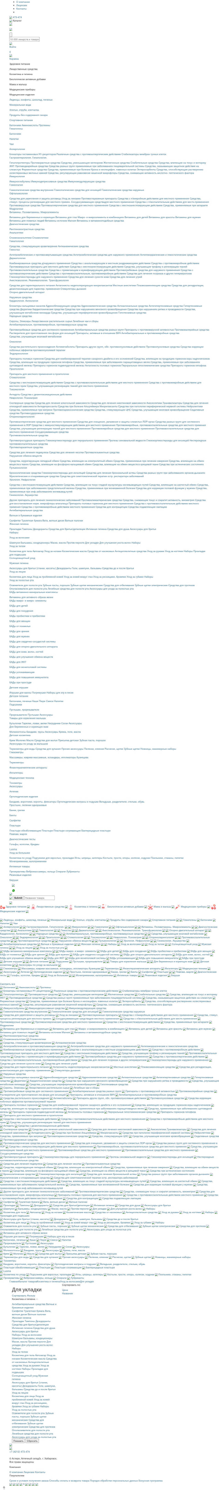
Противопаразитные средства (26, 447)
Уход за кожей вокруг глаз (78, 576)
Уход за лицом (17, 571)
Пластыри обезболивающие (25, 830)
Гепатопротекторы (19, 162)
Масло (30, 740)
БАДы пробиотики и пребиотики (27, 615)
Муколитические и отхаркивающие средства (34, 476)
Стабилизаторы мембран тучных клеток (143, 154)
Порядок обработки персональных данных (114, 1480)
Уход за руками (155, 551)
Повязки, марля (18, 834)
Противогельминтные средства (102, 452)
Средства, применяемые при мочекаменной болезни (105, 488)
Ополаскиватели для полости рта (28, 588)
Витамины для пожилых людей (26, 220)
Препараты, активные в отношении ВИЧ (98, 333)
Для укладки (92, 542)
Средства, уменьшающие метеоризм (82, 162)
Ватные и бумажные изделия (25, 515)
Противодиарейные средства (31, 166)
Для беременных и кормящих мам (28, 726)
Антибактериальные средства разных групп (99, 329)
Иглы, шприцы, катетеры (88, 857)
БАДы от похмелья (19, 626)
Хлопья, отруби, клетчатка (24, 109)
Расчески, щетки (114, 748)
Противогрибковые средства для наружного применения (148, 270)
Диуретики (26, 309)
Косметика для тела (20, 551)
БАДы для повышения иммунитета (28, 677)
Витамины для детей (136, 217)
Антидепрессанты (47, 406)
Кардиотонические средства (48, 309)
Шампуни (14, 542)
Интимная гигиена (96, 529)
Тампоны (27, 529)
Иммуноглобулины (19, 181)
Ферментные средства (34, 169)
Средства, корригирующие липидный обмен (34, 460)
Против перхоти (75, 542)
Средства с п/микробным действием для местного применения (153, 198)
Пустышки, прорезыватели (24, 709)
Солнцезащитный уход (22, 558)
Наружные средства (20, 297)
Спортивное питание (21, 120)
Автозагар (38, 551)
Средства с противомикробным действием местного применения (58, 506)
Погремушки (39, 692)
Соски (64, 723)
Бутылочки (15, 723)
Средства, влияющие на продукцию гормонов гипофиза (41, 362)
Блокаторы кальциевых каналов (27, 305)
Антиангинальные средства (132, 305)
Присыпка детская (68, 740)
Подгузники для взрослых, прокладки (53, 857)
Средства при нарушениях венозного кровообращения (96, 309)
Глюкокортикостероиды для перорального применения (77, 440)
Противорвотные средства (45, 162)
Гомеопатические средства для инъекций (77, 190)
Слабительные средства (144, 162)
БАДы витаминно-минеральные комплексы (33, 592)
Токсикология (16, 389)
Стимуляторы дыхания (73, 288)
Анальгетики (16, 232)
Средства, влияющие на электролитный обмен (86, 460)
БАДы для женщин (19, 621)
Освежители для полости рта (25, 585)
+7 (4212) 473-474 (19, 1451)
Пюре (42, 701)
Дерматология (17, 258)
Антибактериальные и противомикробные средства (150, 333)
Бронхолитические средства (25, 472)
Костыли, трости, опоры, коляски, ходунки (126, 857)
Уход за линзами (71, 198)
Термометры (16, 762)
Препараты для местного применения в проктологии (39, 374)
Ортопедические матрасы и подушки (78, 801)
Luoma (13, 849)
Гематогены (16, 128)
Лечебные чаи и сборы (85, 321)
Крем (12, 740)
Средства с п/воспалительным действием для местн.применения (172, 201)
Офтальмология (18, 193)
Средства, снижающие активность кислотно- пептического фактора (156, 172)
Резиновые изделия (20, 874)
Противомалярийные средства (192, 329)
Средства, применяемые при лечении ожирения (140, 460)
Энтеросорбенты (146, 169)
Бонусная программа (151, 1480)
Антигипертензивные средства (166, 305)
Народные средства (20, 316)
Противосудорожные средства (37, 413)
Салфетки (15, 520)
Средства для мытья (45, 740)
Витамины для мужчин (188, 217)
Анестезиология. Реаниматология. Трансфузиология (39, 280)
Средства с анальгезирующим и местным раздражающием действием (111, 263)
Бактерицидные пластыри (96, 830)
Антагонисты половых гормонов (103, 365)
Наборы (13, 532)
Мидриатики (16, 208)
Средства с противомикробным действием (175, 263)
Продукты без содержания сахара (28, 115)
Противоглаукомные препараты (99, 198)
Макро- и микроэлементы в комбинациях (101, 217)
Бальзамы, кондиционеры (35, 542)
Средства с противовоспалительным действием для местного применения (106, 382)
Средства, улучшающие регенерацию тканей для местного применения (67, 385)
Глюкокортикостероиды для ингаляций (63, 472)
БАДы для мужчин (19, 636)
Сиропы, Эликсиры (20, 321)
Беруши (13, 880)
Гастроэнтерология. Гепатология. (28, 157)
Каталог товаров (28, 1281)
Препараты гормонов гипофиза (188, 365)
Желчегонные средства (117, 162)
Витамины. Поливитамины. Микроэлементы (34, 212)
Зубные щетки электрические (151, 585)
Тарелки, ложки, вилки (34, 723)
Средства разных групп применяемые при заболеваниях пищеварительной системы (96, 166)
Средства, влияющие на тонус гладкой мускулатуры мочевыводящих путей (106, 484)
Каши (35, 701)
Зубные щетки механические (86, 585)
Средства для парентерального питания (32, 285)
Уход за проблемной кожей (48, 576)
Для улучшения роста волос (115, 542)
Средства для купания (48, 748)
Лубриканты (73, 871)
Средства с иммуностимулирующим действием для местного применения (73, 425)
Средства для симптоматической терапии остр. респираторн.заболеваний (102, 476)
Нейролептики (195, 406)
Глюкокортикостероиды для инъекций (167, 440)
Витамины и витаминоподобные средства (100, 220)
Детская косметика (19, 735)
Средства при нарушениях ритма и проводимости (155, 309)
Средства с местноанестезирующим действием (136, 205)
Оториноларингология (22, 416)
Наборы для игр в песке (60, 692)
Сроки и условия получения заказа (29, 1480)
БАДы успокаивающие (22, 672)
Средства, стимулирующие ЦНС (113, 409)
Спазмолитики (40, 237)
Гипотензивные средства (132, 312)
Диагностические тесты (22, 839)
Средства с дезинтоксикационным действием (46, 394)
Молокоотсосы (17, 731)
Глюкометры (16, 752)
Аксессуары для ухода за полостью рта (111, 588)
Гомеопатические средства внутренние (31, 190)
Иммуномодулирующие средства (86, 181)
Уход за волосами (19, 537)
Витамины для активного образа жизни (31, 597)
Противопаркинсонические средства (73, 409)
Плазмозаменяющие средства (154, 285)
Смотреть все (7, 983)
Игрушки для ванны (20, 692)
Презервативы (17, 871)
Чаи (11, 144)
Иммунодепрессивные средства (49, 181)
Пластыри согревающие (67, 830)
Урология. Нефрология (22, 479)
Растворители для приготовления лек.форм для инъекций (42, 333)
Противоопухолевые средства (163, 346)
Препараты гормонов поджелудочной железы (58, 365)
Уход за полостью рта (21, 580)
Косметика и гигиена (48, 1281)
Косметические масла (74, 551)
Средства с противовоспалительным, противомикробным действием (87, 273)
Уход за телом (17, 546)
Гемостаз (14, 249)
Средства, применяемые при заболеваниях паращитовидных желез (111, 362)
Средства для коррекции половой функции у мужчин (165, 488)
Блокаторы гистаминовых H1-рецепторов (32, 154)
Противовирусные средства (24, 205)
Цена (65, 1290)
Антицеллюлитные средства (130, 551)
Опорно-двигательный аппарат (26, 292)
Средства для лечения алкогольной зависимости (62, 402)
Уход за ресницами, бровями (109, 576)
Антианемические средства (73, 246)
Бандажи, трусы (35, 731)
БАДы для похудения (21, 610)
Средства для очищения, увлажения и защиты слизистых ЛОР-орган (116, 421)
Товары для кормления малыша (27, 718)
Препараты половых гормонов (26, 358)
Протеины (44, 125)
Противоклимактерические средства (101, 500)
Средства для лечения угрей (126, 276)
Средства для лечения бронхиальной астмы (111, 472)
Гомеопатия (16, 184)
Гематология (16, 241)
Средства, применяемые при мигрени (30, 409)
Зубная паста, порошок (92, 740)
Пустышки (33, 714)
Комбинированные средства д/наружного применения (39, 263)
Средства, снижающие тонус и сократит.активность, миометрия (158, 500)
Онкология (15, 341)
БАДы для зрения (19, 631)
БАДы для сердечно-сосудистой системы (32, 641)
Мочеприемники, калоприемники (28, 861)
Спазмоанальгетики (20, 237)
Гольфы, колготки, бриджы (24, 844)
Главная (14, 1281)
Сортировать (19, 1295)
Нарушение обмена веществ (25, 455)
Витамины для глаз (66, 217)
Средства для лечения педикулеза (28, 452)
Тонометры (15, 782)
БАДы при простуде (20, 682)
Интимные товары (19, 866)
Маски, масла (58, 542)
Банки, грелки (17, 810)
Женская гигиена (19, 523)
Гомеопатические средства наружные (123, 190)
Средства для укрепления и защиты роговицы (35, 198)
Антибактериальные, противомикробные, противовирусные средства (48, 324)
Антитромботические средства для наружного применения (106, 254)
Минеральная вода (20, 104)
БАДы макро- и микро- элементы (27, 600)
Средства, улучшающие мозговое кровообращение (160, 409)
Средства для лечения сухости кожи (88, 276)
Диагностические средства (24, 224)
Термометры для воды (22, 748)
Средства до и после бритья (118, 568)
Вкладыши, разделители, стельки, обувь (121, 801)
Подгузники (15, 704)
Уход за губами (135, 576)
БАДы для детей (18, 605)
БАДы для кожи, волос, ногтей (26, 651)
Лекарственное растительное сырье (51, 321)
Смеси (49, 701)
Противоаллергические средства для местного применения (74, 205)
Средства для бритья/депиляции (67, 529)
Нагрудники (54, 723)
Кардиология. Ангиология (23, 300)
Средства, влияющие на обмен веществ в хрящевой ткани (125, 464)
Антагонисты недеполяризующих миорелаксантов (84, 285)
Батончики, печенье (20, 701)
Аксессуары (46, 714)
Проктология (16, 368)
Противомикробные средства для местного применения (123, 428)
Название (68, 1293)
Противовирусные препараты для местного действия (39, 266)
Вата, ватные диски (53, 520)
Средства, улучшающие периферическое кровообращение (84, 312)
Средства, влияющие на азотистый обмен (173, 484)
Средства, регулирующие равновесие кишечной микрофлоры (83, 172)
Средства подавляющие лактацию (147, 506)
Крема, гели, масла (70, 731)
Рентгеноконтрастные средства (26, 229)
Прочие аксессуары (72, 748)
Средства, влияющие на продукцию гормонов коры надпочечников (172, 358)
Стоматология (17, 377)
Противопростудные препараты (27, 440)
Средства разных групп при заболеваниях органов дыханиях (171, 472)
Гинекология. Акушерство (23, 494)
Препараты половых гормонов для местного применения (101, 503)
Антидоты (14, 394)
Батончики (15, 125)
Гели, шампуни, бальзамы (86, 568)
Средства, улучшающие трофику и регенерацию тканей (155, 266)
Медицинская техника (21, 777)
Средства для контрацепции (111, 506)
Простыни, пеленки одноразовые (28, 805)
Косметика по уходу (20, 857)
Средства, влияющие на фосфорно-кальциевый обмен (60, 464)
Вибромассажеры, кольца (40, 871)
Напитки (14, 138)
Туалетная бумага (31, 520)
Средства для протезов (181, 585)
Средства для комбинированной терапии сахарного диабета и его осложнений (89, 358)
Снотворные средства (21, 402)
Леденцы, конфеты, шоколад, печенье (31, 99)
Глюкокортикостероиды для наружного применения (38, 276)
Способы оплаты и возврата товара (69, 1480)
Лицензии (21, 5)
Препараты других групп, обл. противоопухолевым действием (110, 346)
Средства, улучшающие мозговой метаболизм (35, 336)
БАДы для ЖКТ (17, 661)
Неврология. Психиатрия (23, 397)
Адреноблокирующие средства (63, 305)
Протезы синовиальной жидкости (127, 440)
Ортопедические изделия (23, 796)
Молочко (21, 740)
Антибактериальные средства (26, 510)
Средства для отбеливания (119, 585)
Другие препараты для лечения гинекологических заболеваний (45, 500)
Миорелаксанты (109, 406)
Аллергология (17, 149)
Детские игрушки (18, 687)
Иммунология (17, 176)
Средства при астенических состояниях (181, 464)
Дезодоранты (40, 529)
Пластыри (15, 825)
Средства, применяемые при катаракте (185, 205)
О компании (23, 1)
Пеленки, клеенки (94, 748)
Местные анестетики (124, 285)
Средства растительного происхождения (32, 346)
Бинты (12, 815)
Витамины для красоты (162, 217)
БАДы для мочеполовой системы (28, 667)
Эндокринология (18, 353)
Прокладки (15, 529)
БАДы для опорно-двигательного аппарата (33, 646)
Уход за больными (19, 852)
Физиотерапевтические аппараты (28, 767)
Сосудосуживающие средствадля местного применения (102, 201)
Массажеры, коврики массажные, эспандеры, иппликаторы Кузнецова (48, 757)
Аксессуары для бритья (143, 529)
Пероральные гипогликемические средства (145, 365)
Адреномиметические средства (99, 305)
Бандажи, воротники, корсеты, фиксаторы (32, 801)
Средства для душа (118, 529)
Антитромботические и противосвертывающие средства (41, 254)
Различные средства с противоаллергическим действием (88, 154)
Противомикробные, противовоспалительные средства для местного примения (161, 425)
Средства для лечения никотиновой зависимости (118, 402)
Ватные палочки (74, 520)
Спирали (61, 871)
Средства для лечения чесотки (66, 452)
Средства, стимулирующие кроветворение (33, 246)
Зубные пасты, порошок (56, 585)
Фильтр (31, 1295)
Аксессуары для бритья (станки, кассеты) (32, 568)
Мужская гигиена (18, 563)
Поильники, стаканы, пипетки (167, 857)
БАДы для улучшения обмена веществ (31, 656)
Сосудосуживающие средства (52, 431)
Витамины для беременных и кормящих (32, 217)
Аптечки (13, 791)
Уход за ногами (52, 551)
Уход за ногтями (174, 551)
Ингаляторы (16, 772)
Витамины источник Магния (60, 220)
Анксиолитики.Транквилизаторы (164, 402)
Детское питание (18, 696)
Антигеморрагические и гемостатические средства (168, 254)
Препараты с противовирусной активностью (149, 329)
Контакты (21, 8)
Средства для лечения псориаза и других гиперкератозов (159, 273)
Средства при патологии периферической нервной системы (152, 406)
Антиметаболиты (65, 346)
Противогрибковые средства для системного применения (41, 329)
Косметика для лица (20, 576)
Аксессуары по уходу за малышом (28, 743)
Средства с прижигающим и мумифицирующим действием (82, 270)
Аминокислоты (30, 125)
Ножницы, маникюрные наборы (158, 748)
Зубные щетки (132, 748)
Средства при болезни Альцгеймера (78, 406)
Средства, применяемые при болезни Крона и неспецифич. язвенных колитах (92, 169)
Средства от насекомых (100, 551)
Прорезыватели (18, 714)
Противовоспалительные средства (28, 270)
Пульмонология (18, 467)
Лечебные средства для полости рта (68, 588)
